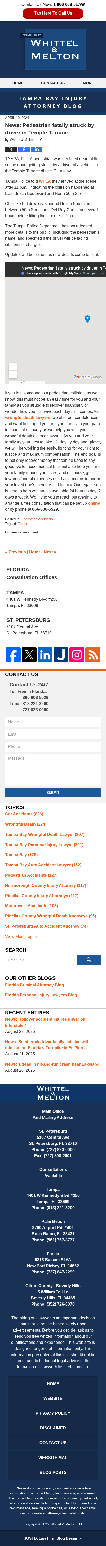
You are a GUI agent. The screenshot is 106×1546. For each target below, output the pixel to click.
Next (50, 552)
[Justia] (61, 654)
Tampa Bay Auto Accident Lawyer (43, 865)
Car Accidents (24, 814)
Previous (15, 552)
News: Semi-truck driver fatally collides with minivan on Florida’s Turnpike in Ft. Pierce (47, 1045)
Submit (53, 793)
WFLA (45, 181)
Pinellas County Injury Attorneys (41, 895)
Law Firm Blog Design (51, 1538)
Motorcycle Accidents (31, 906)
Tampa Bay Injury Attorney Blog (53, 49)
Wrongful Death (25, 824)
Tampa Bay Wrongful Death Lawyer (44, 834)
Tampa (23, 524)
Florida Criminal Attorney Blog (34, 985)
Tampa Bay (21, 855)
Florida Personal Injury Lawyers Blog (41, 995)
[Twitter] (29, 654)
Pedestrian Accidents (37, 519)
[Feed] (93, 654)
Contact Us (53, 83)
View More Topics (21, 936)
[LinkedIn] (45, 654)
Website (53, 1398)
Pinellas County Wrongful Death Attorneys (50, 916)
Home (17, 83)
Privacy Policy (53, 1413)
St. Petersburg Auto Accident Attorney (46, 926)
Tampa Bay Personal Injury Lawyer (44, 844)
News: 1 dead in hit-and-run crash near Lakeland (52, 1064)
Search (89, 960)
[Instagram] (77, 654)
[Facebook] (13, 654)
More (88, 83)
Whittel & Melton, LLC (67, 1524)
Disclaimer (53, 1428)
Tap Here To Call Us (53, 13)
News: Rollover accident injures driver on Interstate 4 (45, 1022)
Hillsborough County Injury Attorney (45, 885)
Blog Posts (53, 1472)
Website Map (53, 1457)
